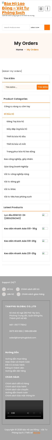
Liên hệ (10, 294)
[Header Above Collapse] (47, 8)
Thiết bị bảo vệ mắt (16, 144)
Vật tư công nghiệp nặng (16, 174)
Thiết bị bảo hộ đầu (16, 136)
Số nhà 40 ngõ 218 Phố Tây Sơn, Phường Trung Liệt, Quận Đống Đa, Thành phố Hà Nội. (26, 315)
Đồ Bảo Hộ (9, 114)
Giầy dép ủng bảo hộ (17, 129)
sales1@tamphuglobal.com (22, 337)
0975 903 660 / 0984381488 (23, 331)
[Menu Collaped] (40, 8)
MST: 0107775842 (17, 324)
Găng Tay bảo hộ (15, 121)
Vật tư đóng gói (12, 181)
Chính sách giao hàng (33, 294)
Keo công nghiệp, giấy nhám (18, 159)
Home (19, 49)
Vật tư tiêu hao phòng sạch (18, 196)
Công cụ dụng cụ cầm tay (17, 106)
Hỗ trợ (10, 289)
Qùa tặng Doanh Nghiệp (16, 166)
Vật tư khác (10, 189)
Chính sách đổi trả (30, 289)
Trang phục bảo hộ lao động (21, 151)
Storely (36, 432)
